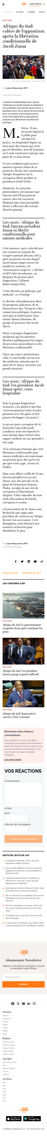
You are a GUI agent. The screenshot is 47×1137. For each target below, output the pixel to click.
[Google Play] (32, 1118)
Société (42, 12)
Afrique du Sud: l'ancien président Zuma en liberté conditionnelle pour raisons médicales (21, 230)
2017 (4, 1098)
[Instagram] (34, 1003)
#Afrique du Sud (31, 573)
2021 (4, 1086)
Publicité (6, 1074)
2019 (4, 1092)
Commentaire (12, 781)
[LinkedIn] (28, 1003)
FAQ (4, 1065)
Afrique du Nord (8, 1042)
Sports (5, 1034)
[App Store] (14, 1118)
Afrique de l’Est (8, 1051)
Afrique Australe (8, 1054)
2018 (4, 1095)
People (5, 1025)
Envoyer (23, 984)
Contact (5, 1071)
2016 (4, 1101)
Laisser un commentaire (23, 839)
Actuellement (7, 12)
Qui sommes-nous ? (10, 1062)
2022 (4, 1083)
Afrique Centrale (8, 1048)
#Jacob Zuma (10, 573)
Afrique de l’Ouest (9, 1045)
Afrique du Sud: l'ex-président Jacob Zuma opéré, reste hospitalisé (23, 387)
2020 (4, 1089)
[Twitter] (18, 1003)
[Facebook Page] (12, 1003)
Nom (7, 813)
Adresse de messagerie (18, 824)
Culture (5, 1028)
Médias (5, 1031)
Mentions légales (9, 1068)
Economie (31, 12)
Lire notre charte (12, 759)
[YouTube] (23, 1003)
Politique (20, 12)
